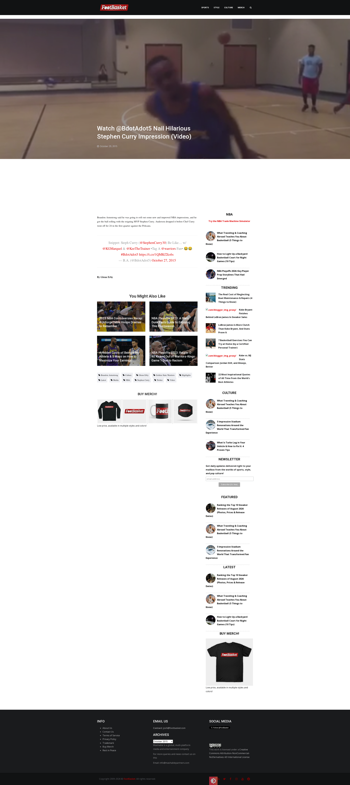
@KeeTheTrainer (138, 248)
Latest (103, 380)
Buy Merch (108, 746)
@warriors (168, 248)
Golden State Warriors (165, 375)
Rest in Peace (109, 750)
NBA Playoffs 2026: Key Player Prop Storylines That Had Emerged (233, 274)
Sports (205, 7)
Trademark (108, 742)
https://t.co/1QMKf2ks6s (156, 254)
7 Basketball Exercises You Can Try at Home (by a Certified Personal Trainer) (235, 344)
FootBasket (129, 778)
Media (116, 380)
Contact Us (108, 731)
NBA (128, 380)
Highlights (186, 375)
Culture (228, 7)
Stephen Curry (143, 380)
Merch (241, 7)
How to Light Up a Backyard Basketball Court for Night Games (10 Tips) (232, 257)
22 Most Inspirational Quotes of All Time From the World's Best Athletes (234, 378)
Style (216, 7)
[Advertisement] (175, 179)
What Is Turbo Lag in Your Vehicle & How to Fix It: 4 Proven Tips (231, 446)
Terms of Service (111, 735)
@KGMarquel (112, 248)
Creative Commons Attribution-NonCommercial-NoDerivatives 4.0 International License (229, 753)
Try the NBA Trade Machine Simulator (229, 221)
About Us (107, 728)
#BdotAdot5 (129, 254)
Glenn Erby (144, 375)
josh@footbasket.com (174, 728)
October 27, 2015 (164, 260)
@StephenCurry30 (153, 242)
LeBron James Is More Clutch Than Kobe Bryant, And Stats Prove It (234, 328)
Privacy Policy (109, 739)
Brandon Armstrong (109, 375)
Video (172, 380)
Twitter (160, 380)
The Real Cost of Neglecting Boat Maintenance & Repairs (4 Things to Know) (235, 298)
